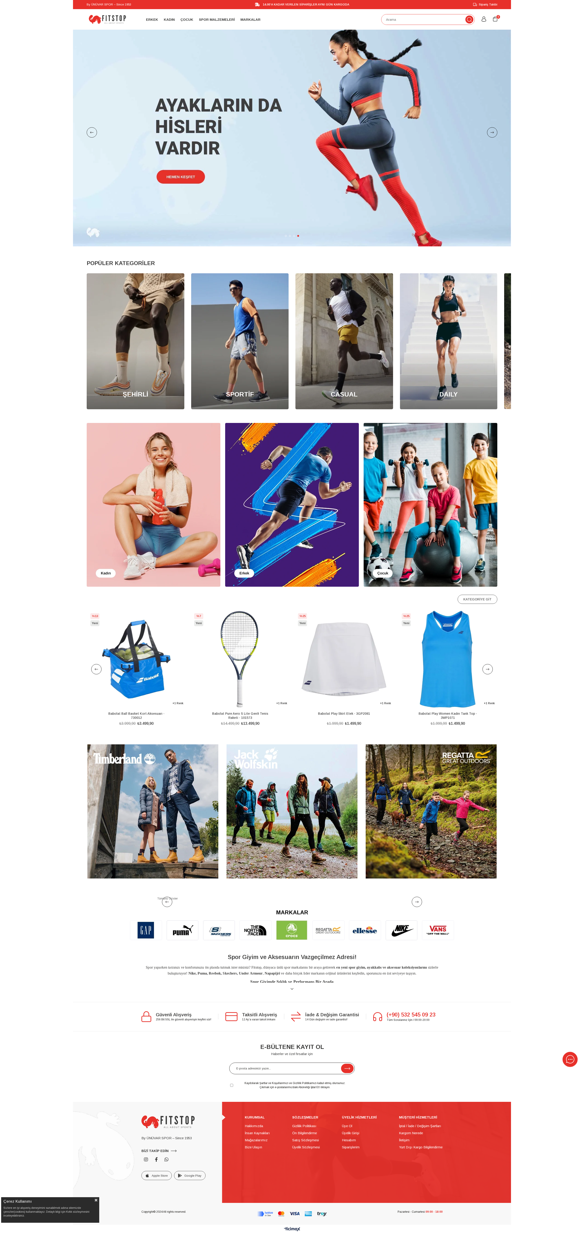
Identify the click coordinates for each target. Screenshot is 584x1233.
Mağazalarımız (256, 1098)
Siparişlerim (351, 1106)
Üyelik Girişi (350, 1091)
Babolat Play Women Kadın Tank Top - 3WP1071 (136, 674)
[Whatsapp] (166, 1118)
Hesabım (349, 1098)
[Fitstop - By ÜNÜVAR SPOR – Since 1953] (107, 19)
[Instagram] (146, 1118)
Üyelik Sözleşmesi (306, 1106)
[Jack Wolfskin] (292, 770)
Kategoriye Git (477, 558)
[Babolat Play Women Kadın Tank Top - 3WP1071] (136, 617)
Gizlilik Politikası (304, 1084)
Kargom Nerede (411, 1091)
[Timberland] (153, 770)
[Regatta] (431, 770)
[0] (495, 19)
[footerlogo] (168, 1080)
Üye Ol (347, 1084)
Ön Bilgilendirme (304, 1091)
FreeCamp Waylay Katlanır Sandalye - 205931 (240, 674)
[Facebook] (156, 1118)
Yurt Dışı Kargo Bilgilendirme (421, 1106)
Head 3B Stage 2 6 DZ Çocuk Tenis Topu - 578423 (447, 674)
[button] (286, 194)
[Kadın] (154, 463)
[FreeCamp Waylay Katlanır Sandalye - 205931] (240, 617)
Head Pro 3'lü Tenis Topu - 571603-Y (344, 672)
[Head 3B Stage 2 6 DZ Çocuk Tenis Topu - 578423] (447, 617)
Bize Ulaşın (253, 1106)
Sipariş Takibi (488, 4)
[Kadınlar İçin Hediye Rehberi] (292, 117)
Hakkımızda (254, 1084)
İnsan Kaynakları (257, 1091)
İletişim (404, 1098)
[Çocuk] (430, 463)
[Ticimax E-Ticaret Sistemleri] (292, 1188)
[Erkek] (292, 463)
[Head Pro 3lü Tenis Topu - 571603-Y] (344, 617)
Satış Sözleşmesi (305, 1098)
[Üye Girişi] (484, 19)
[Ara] (469, 19)
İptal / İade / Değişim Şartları (420, 1084)
